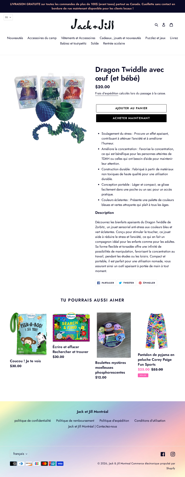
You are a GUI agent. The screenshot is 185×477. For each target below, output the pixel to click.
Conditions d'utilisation (149, 420)
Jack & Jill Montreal (119, 463)
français (18, 453)
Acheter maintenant (131, 118)
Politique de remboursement (75, 420)
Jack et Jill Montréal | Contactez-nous (92, 426)
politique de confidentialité (32, 420)
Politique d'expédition (114, 420)
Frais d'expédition (106, 93)
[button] (8, 17)
